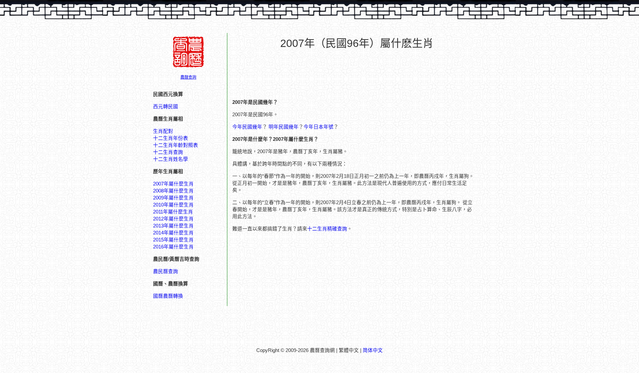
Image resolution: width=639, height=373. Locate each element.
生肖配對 (163, 131)
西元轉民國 (165, 106)
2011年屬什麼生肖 (173, 211)
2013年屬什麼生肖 (173, 225)
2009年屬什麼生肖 (173, 197)
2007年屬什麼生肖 (173, 183)
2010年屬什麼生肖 (173, 204)
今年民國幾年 (247, 127)
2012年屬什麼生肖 (173, 218)
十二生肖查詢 (168, 152)
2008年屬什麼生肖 (173, 190)
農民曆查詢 (165, 271)
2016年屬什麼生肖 (173, 246)
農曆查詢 (188, 77)
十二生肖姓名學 (170, 159)
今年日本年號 (318, 127)
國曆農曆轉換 (168, 296)
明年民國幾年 (284, 127)
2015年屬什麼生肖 (173, 239)
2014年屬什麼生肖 (173, 232)
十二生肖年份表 (170, 138)
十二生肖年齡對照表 (175, 145)
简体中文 (373, 350)
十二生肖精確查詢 (327, 228)
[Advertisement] (357, 70)
